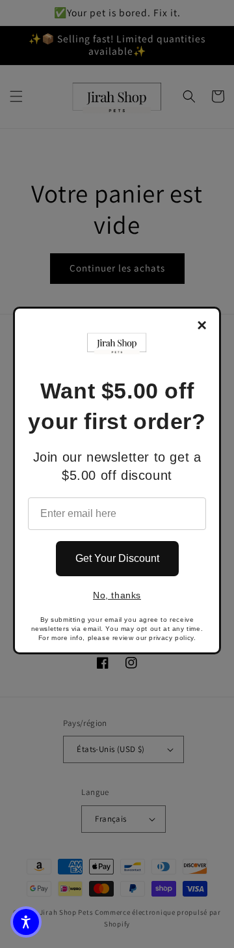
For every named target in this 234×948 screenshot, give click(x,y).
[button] (26, 922)
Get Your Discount (117, 558)
